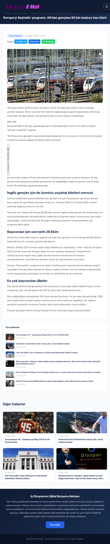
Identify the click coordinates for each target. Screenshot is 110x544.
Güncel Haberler (15, 36)
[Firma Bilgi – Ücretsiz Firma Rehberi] (23, 6)
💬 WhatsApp (48, 42)
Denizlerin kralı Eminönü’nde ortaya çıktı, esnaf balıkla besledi (42, 344)
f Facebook (34, 42)
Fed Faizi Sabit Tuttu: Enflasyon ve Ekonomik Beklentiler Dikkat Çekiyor (47, 353)
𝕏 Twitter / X (21, 42)
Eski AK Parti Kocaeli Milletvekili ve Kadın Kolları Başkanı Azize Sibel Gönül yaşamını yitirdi (54, 381)
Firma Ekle (55, 525)
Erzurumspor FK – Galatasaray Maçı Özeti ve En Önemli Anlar (42, 335)
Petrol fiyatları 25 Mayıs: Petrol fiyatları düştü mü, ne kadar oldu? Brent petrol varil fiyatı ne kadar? (58, 372)
